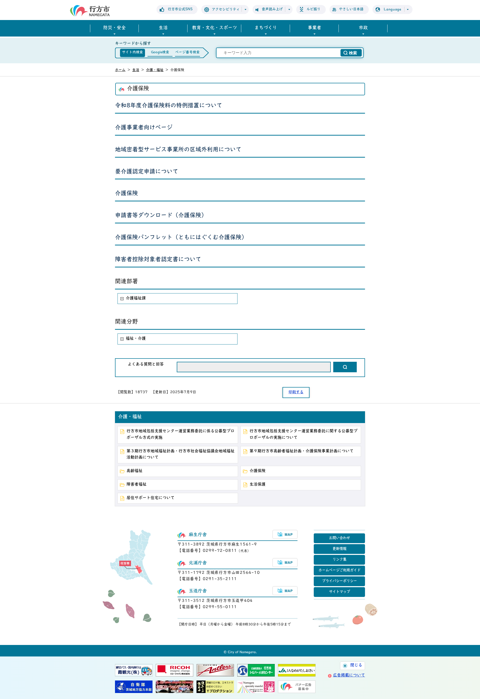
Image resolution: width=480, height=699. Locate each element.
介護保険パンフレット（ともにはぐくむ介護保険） (181, 238)
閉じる (356, 665)
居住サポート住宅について (150, 498)
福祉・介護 (136, 339)
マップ (285, 534)
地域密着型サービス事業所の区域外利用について (178, 150)
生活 (163, 28)
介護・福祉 (155, 70)
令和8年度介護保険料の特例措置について (168, 106)
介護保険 (126, 194)
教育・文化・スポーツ (214, 28)
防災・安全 (114, 28)
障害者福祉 (136, 485)
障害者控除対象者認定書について (158, 260)
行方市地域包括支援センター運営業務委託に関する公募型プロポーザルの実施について (304, 434)
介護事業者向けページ (143, 128)
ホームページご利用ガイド (339, 570)
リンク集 (339, 560)
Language (392, 10)
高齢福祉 (134, 471)
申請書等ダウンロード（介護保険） (161, 216)
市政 (363, 28)
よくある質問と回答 (146, 365)
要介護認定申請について (146, 172)
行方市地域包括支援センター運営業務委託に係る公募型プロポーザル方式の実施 (180, 434)
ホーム (120, 70)
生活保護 (258, 485)
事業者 (314, 28)
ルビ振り (313, 9)
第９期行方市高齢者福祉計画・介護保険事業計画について (302, 451)
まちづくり (265, 28)
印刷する (296, 392)
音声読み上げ (272, 9)
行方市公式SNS (180, 9)
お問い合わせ (339, 538)
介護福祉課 (136, 298)
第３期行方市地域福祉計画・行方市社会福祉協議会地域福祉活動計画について (180, 454)
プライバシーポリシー (339, 581)
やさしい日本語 (351, 9)
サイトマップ (339, 592)
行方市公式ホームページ (90, 10)
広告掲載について (349, 675)
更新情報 (339, 549)
